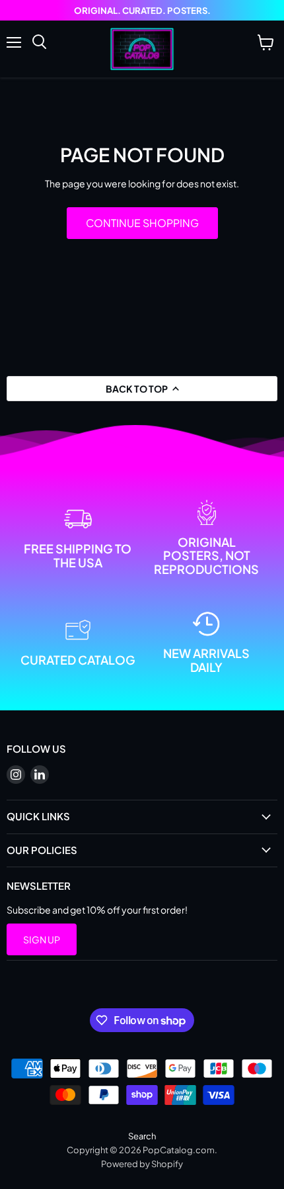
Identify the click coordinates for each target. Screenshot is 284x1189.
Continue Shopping (142, 223)
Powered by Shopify (142, 1164)
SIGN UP (41, 939)
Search (142, 1136)
